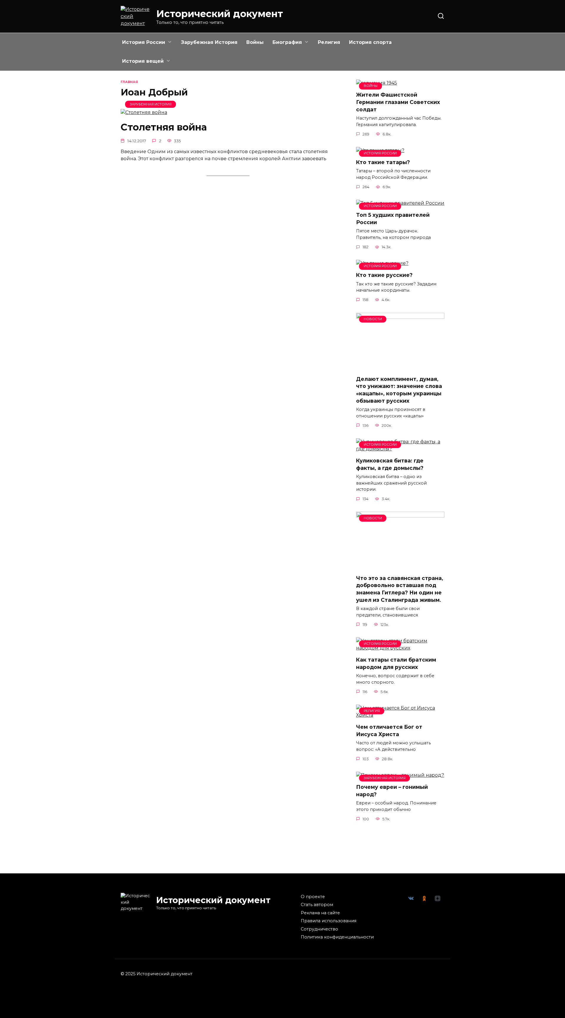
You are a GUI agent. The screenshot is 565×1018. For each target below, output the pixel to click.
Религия (329, 42)
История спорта (370, 42)
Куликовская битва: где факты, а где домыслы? (389, 464)
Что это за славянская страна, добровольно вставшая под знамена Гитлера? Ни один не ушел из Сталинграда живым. (399, 589)
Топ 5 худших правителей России (393, 218)
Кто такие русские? (384, 275)
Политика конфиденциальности (337, 937)
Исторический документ (219, 13)
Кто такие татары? (383, 162)
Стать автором (317, 904)
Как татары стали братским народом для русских (396, 663)
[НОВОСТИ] (400, 367)
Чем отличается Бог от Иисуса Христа (389, 730)
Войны (255, 42)
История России (143, 42)
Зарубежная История (209, 42)
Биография (287, 42)
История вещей (143, 61)
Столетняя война (164, 127)
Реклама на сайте (320, 912)
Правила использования (328, 920)
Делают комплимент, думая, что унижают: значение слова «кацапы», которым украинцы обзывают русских (399, 390)
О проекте (313, 896)
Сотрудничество (319, 929)
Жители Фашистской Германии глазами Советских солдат (398, 102)
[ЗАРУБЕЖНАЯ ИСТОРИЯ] (144, 112)
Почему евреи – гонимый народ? (392, 790)
